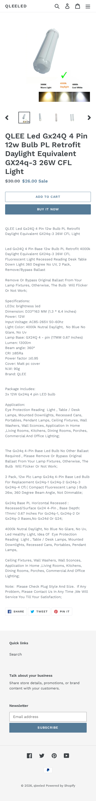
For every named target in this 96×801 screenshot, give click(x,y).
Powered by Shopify (60, 785)
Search (15, 654)
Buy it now (48, 209)
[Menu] (88, 6)
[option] (24, 118)
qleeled (16, 5)
